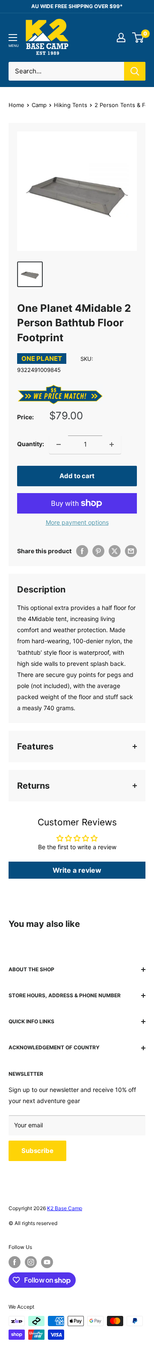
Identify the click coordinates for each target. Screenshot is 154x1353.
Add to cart (77, 476)
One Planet (41, 358)
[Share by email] (131, 551)
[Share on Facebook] (82, 551)
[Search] (134, 71)
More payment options (77, 522)
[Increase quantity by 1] (112, 444)
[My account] (121, 37)
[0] (138, 37)
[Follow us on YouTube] (47, 1262)
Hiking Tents (70, 105)
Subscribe (37, 1151)
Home (16, 105)
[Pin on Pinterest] (98, 551)
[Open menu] (13, 37)
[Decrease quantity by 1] (59, 444)
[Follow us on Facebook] (15, 1262)
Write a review (77, 870)
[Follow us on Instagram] (31, 1262)
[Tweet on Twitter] (115, 551)
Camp (39, 105)
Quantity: (30, 443)
